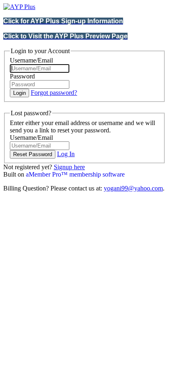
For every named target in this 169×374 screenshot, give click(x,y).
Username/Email (31, 60)
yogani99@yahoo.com (133, 188)
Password (22, 76)
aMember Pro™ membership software (75, 174)
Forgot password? (54, 92)
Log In (66, 153)
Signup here (69, 166)
